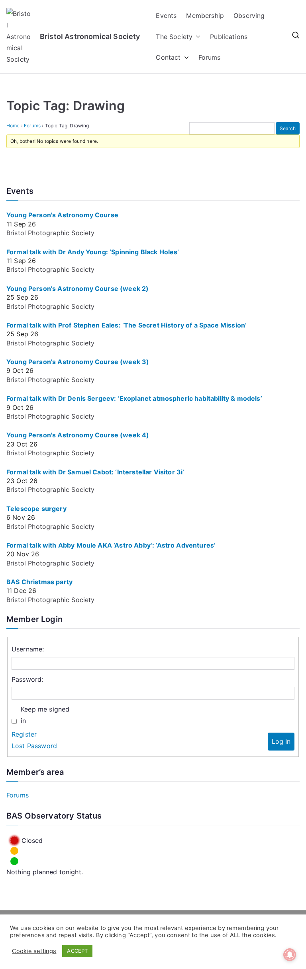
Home (13, 126)
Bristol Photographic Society (50, 233)
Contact (168, 57)
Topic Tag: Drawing (65, 105)
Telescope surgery (36, 509)
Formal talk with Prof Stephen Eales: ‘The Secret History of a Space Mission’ (126, 325)
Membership (205, 15)
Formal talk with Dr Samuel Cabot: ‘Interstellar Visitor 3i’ (95, 472)
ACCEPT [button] (77, 951)
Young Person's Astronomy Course (62, 215)
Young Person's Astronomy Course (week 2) (77, 288)
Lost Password (34, 746)
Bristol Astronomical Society (90, 36)
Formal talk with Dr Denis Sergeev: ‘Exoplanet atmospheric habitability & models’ (134, 398)
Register (24, 734)
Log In (281, 741)
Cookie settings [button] (34, 951)
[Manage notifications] (289, 954)
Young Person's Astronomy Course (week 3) (77, 362)
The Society (174, 37)
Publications (228, 37)
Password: (27, 679)
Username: (28, 649)
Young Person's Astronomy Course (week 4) (77, 435)
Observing (249, 15)
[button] (196, 37)
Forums (209, 57)
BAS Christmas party (39, 582)
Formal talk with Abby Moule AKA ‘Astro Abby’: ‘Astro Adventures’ (111, 545)
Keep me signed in (45, 715)
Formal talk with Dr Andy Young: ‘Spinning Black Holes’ (92, 252)
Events (166, 15)
